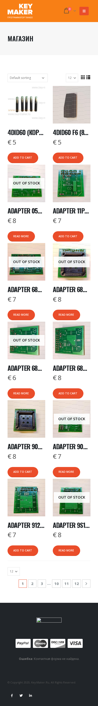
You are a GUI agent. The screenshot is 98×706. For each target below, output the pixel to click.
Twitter (21, 695)
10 (56, 583)
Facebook (12, 695)
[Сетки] (82, 77)
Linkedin (30, 695)
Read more (21, 236)
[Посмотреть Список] (88, 77)
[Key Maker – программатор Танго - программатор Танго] (20, 11)
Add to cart (22, 157)
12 (76, 583)
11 (66, 583)
